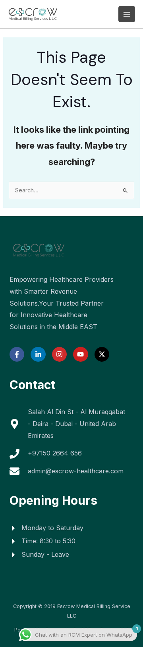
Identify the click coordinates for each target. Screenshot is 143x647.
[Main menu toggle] (126, 14)
